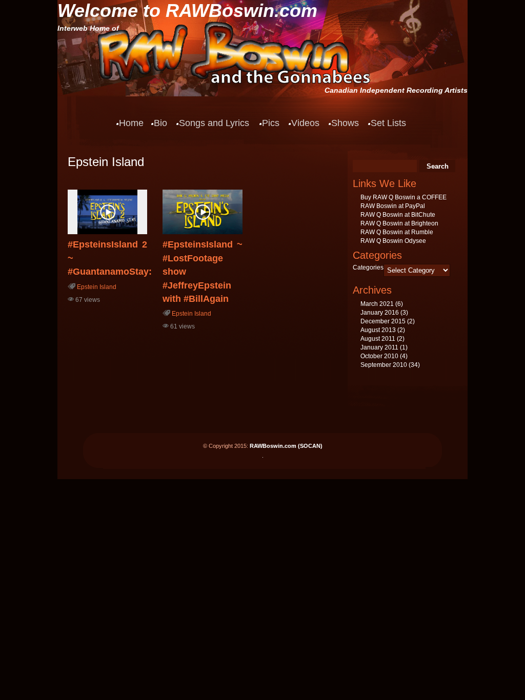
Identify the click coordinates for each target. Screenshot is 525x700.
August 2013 (378, 330)
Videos (305, 123)
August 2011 (377, 338)
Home (131, 123)
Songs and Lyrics (214, 123)
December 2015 (383, 321)
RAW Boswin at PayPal (392, 206)
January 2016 (379, 312)
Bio (160, 123)
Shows (345, 123)
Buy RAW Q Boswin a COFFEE (403, 197)
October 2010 (379, 356)
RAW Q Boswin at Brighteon (399, 223)
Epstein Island (96, 287)
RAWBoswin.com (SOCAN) (286, 446)
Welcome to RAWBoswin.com (187, 10)
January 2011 (379, 347)
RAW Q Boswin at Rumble (396, 232)
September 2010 (383, 364)
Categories (368, 267)
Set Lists (388, 123)
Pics (270, 123)
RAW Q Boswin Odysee (393, 240)
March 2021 (377, 303)
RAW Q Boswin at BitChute (397, 214)
